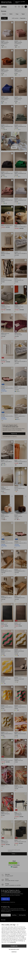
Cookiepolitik (13, 942)
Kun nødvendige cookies (14, 949)
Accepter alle (14, 946)
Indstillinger (14, 951)
